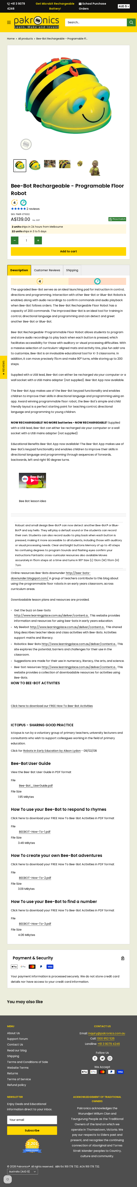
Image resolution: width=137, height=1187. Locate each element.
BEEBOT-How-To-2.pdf (35, 878)
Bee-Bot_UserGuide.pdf (36, 786)
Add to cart (68, 251)
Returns (12, 1073)
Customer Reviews (47, 270)
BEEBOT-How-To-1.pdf (34, 832)
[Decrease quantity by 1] (14, 240)
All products (25, 38)
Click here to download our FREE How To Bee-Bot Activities (52, 706)
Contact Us (15, 1044)
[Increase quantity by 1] (38, 240)
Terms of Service (19, 1079)
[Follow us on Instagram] (109, 1058)
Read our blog (17, 1050)
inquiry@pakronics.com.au (106, 1033)
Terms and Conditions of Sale (27, 1062)
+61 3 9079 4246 (16, 6)
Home (11, 38)
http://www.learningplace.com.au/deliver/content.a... (51, 615)
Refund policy (16, 1085)
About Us (13, 1033)
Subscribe (32, 1130)
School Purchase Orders (92, 6)
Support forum (17, 1039)
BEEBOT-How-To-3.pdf (35, 924)
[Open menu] (9, 22)
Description (19, 270)
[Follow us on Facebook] (94, 1058)
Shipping (72, 270)
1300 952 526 (106, 1038)
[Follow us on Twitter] (102, 1058)
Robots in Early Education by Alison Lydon (52, 751)
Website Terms (18, 1068)
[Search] (131, 22)
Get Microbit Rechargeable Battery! (55, 6)
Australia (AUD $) (19, 1171)
